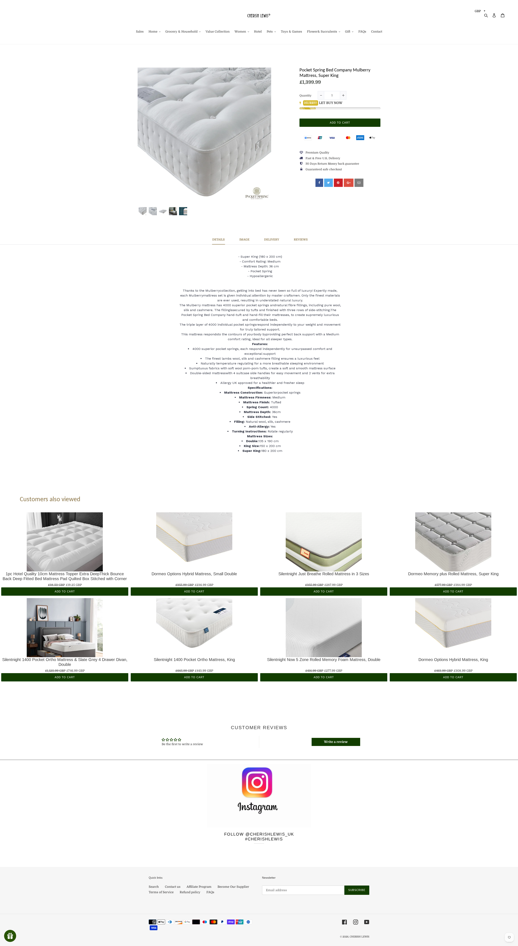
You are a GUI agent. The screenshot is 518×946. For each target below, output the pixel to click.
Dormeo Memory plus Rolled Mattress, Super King (453, 574)
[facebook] (319, 183)
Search (154, 887)
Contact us (172, 887)
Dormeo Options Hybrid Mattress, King (453, 659)
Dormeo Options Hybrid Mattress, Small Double (194, 574)
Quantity (305, 95)
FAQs (210, 892)
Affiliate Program (199, 887)
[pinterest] (338, 183)
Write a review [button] (336, 742)
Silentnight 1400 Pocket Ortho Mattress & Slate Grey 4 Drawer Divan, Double (64, 662)
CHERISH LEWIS (359, 936)
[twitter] (328, 183)
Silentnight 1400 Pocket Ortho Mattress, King (194, 659)
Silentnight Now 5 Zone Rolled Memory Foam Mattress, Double (323, 659)
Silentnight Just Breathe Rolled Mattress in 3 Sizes (323, 574)
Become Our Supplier (233, 887)
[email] (359, 183)
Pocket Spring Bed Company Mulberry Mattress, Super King (334, 73)
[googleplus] (348, 183)
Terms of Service (161, 892)
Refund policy (190, 892)
